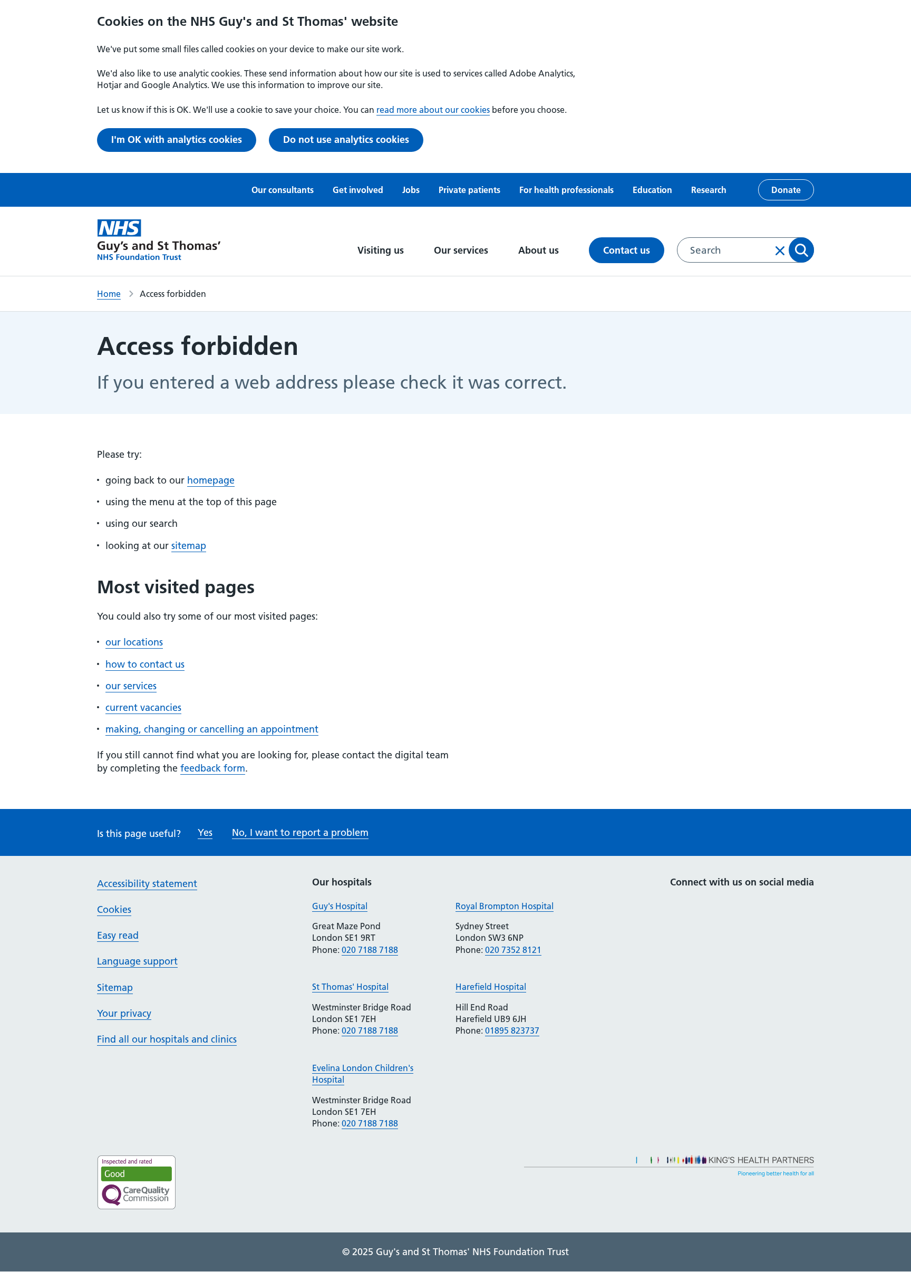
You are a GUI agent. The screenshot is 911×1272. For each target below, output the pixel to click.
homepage (211, 480)
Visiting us (381, 250)
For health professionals (566, 190)
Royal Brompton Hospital (505, 906)
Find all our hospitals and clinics (167, 1039)
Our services (462, 250)
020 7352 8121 (513, 950)
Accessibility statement (147, 884)
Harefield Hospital (491, 986)
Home (109, 293)
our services (131, 686)
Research (708, 190)
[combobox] (745, 250)
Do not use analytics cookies (346, 139)
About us (539, 250)
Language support (137, 961)
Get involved (358, 190)
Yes (205, 832)
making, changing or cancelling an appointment (211, 729)
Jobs (411, 190)
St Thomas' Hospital (350, 986)
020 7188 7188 (370, 950)
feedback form (212, 768)
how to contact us (145, 664)
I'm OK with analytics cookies (176, 139)
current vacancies (143, 707)
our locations (134, 642)
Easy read (118, 935)
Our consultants (282, 190)
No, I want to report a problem (300, 832)
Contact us (626, 250)
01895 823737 (512, 1030)
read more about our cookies (433, 109)
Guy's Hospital (339, 906)
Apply (801, 250)
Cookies (114, 909)
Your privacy (124, 1013)
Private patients (469, 190)
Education (652, 190)
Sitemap (115, 987)
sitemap (188, 545)
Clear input (780, 250)
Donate (786, 190)
